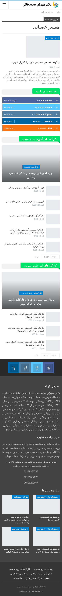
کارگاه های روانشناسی (19, 569)
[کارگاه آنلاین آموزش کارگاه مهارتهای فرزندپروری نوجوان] (53, 317)
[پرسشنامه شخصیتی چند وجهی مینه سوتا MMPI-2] (46, 536)
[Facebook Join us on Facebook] (48, 367)
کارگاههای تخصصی (31, 166)
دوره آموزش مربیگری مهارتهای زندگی (26, 187)
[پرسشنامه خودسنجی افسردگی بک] (46, 504)
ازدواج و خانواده (52, 38)
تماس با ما (18, 578)
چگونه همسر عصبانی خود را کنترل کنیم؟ (35, 62)
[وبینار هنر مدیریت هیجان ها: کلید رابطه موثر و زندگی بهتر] (31, 290)
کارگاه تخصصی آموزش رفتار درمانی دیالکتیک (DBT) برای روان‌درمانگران (27, 231)
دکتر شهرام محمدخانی (41, 573)
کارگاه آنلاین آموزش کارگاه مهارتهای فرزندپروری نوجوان (27, 315)
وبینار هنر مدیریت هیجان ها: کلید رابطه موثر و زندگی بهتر (31, 301)
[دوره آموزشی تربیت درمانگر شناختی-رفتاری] (31, 163)
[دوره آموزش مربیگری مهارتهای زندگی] (53, 191)
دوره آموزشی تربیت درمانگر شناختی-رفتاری (31, 175)
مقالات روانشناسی (20, 496)
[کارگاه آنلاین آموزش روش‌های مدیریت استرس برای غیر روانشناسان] (53, 331)
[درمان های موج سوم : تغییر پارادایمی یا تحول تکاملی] (15, 536)
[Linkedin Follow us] (13, 367)
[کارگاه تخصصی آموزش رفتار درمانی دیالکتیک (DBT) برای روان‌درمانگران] (53, 233)
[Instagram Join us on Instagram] (25, 367)
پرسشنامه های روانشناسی (48, 496)
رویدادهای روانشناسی (43, 569)
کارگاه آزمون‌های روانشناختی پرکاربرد (26, 215)
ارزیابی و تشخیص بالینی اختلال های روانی (24, 201)
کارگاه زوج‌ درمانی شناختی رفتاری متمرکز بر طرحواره (24, 245)
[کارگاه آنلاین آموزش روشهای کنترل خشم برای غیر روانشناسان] (53, 345)
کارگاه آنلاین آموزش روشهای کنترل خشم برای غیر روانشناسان (25, 343)
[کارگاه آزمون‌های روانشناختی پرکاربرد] (53, 219)
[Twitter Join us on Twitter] (37, 367)
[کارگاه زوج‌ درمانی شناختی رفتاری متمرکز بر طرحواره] (53, 247)
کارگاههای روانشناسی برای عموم (30, 293)
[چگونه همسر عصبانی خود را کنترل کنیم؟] (43, 46)
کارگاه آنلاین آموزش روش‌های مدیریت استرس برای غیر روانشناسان (26, 329)
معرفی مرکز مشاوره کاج (37, 578)
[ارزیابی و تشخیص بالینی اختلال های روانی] (53, 205)
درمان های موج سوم (20, 528)
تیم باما (21, 591)
